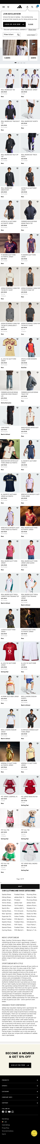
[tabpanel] (20, 478)
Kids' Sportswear (7, 914)
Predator (17, 900)
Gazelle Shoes (6, 922)
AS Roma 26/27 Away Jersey (10, 696)
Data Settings (5, 1119)
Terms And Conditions (7, 1131)
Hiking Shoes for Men (7, 897)
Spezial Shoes (6, 927)
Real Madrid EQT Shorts (29, 121)
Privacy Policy (5, 1128)
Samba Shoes (6, 894)
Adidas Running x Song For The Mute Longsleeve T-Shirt (10, 325)
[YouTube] (9, 1111)
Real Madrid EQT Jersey (29, 90)
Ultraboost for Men (32, 922)
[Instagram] (6, 1111)
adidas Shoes (31, 903)
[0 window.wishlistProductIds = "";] (8, 7)
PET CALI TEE (5, 830)
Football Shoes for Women (19, 927)
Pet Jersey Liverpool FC (9, 796)
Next (20, 886)
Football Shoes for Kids (19, 922)
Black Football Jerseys (7, 919)
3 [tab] (21, 62)
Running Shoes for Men (32, 894)
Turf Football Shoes (19, 905)
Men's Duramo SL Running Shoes (32, 927)
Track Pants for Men (32, 925)
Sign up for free (18, 1065)
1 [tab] (16, 62)
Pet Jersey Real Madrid (29, 863)
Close (30, 24)
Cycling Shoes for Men (7, 930)
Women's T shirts (32, 930)
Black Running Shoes (32, 916)
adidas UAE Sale (19, 908)
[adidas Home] (20, 6)
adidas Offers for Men (19, 914)
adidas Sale (18, 903)
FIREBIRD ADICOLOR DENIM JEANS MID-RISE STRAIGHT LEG (9, 394)
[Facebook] (3, 1111)
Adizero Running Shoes (32, 905)
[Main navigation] (3, 7)
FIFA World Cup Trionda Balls (19, 930)
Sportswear (31, 919)
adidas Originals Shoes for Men (7, 900)
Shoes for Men (31, 897)
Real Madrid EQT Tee (8, 90)
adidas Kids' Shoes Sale (19, 897)
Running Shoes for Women (32, 911)
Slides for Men (32, 914)
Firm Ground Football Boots (19, 911)
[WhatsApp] (13, 1111)
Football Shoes (19, 894)
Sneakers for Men (32, 908)
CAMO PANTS (5, 427)
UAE (6, 1122)
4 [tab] (24, 62)
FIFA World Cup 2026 (19, 919)
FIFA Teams (18, 925)
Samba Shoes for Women (7, 905)
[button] (17, 70)
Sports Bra (5, 908)
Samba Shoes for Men (7, 911)
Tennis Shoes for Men (7, 903)
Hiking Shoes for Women (7, 925)
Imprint (4, 1134)
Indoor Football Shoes (19, 916)
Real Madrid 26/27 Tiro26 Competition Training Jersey (29, 596)
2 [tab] (19, 62)
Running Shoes (32, 900)
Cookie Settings (6, 1125)
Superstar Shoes (7, 916)
